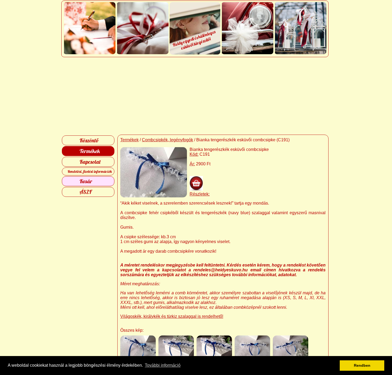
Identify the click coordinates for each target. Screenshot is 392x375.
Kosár (85, 181)
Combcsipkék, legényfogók (167, 140)
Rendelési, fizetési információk (89, 171)
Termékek (89, 151)
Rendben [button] (362, 365)
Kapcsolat (90, 161)
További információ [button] (163, 365)
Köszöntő (88, 140)
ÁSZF (85, 192)
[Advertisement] (196, 95)
